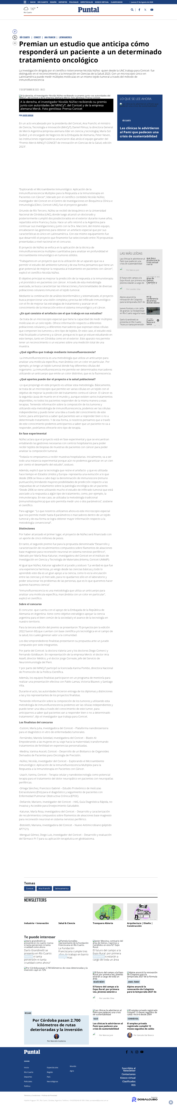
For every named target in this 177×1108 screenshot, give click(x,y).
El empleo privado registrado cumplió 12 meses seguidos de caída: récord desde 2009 (140, 1027)
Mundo (73, 1066)
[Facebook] (15, 31)
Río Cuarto (43, 2)
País (48, 1077)
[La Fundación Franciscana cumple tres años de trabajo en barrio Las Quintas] (73, 945)
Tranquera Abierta (103, 923)
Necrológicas (52, 1081)
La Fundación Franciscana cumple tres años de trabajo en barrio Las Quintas (73, 952)
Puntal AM (28, 956)
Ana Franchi (44, 888)
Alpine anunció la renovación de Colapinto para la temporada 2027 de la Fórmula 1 (132, 301)
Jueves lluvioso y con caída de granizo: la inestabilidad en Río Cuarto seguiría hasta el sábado (132, 312)
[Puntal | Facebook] (139, 10)
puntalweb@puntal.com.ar (99, 1100)
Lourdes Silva (135, 289)
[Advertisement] (92, 167)
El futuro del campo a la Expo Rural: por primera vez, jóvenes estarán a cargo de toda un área (133, 281)
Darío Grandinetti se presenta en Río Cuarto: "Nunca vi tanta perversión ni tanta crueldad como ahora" (132, 324)
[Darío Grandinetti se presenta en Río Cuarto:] (39, 947)
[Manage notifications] (171, 1102)
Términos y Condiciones (32, 1095)
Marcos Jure (134, 270)
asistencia (63, 956)
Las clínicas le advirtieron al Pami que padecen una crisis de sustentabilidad (139, 132)
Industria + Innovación (36, 923)
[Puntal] (32, 1053)
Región (53, 2)
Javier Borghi (27, 115)
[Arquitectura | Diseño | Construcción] (142, 911)
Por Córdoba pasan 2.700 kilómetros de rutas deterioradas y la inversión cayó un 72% (56, 1027)
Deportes (63, 2)
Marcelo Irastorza (58, 1041)
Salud (95, 1019)
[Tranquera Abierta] (108, 911)
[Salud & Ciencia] (73, 911)
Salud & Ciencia (66, 923)
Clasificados (116, 2)
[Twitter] (15, 37)
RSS (133, 1085)
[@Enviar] (15, 43)
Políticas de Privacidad (49, 1095)
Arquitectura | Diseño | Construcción (140, 924)
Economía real (133, 1019)
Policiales (73, 2)
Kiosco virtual (102, 2)
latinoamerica (62, 888)
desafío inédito (98, 956)
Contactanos (129, 1074)
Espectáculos (86, 2)
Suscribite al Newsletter (129, 1069)
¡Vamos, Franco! (134, 982)
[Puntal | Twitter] (145, 10)
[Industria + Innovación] (39, 911)
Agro (72, 1071)
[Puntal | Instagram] (137, 1052)
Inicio (33, 2)
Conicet (29, 888)
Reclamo (28, 1013)
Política (27, 1086)
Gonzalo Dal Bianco (145, 1035)
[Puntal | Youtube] (151, 10)
